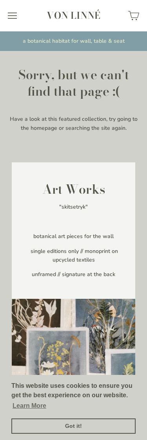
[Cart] (133, 15)
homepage (44, 128)
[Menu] (12, 15)
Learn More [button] (29, 405)
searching (77, 128)
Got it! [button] (73, 426)
